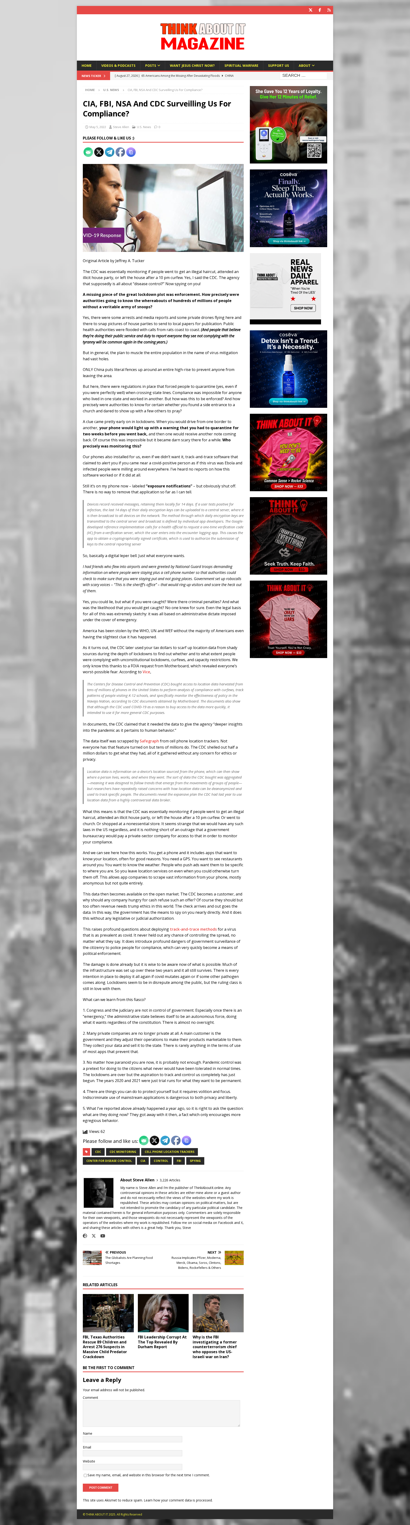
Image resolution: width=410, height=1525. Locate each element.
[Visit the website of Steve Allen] (85, 1236)
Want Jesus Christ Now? (192, 65)
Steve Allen (121, 127)
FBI (179, 1161)
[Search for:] (303, 75)
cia (142, 1161)
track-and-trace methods (193, 929)
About (305, 65)
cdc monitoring (123, 1152)
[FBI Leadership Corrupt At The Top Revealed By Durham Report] (163, 1313)
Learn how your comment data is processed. (178, 1500)
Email (87, 1447)
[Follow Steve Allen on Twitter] (92, 1236)
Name (87, 1433)
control (161, 1161)
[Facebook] (320, 10)
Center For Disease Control (109, 1161)
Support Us (278, 65)
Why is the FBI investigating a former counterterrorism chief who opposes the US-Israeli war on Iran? (215, 1346)
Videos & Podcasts (118, 65)
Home (87, 65)
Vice (146, 671)
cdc (98, 1152)
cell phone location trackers (169, 1152)
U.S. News (144, 127)
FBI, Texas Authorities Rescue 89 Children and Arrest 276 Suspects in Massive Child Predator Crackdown (105, 1346)
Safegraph (149, 741)
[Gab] (329, 10)
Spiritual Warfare (241, 65)
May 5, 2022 (97, 127)
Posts (150, 65)
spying (195, 1161)
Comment (90, 1397)
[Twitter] (310, 10)
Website (89, 1461)
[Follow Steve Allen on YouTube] (101, 1236)
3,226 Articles (170, 1180)
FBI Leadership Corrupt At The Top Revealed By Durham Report (162, 1342)
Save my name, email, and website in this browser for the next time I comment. (149, 1475)
